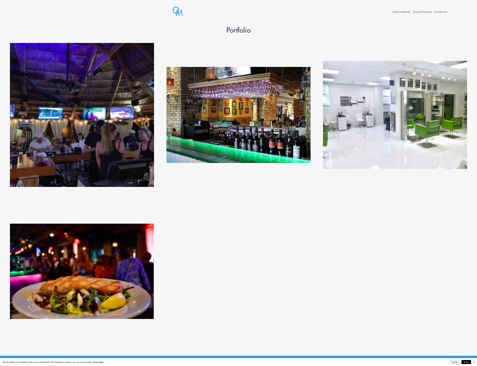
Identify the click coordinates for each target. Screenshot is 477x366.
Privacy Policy (98, 362)
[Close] (474, 362)
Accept (466, 362)
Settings (455, 362)
